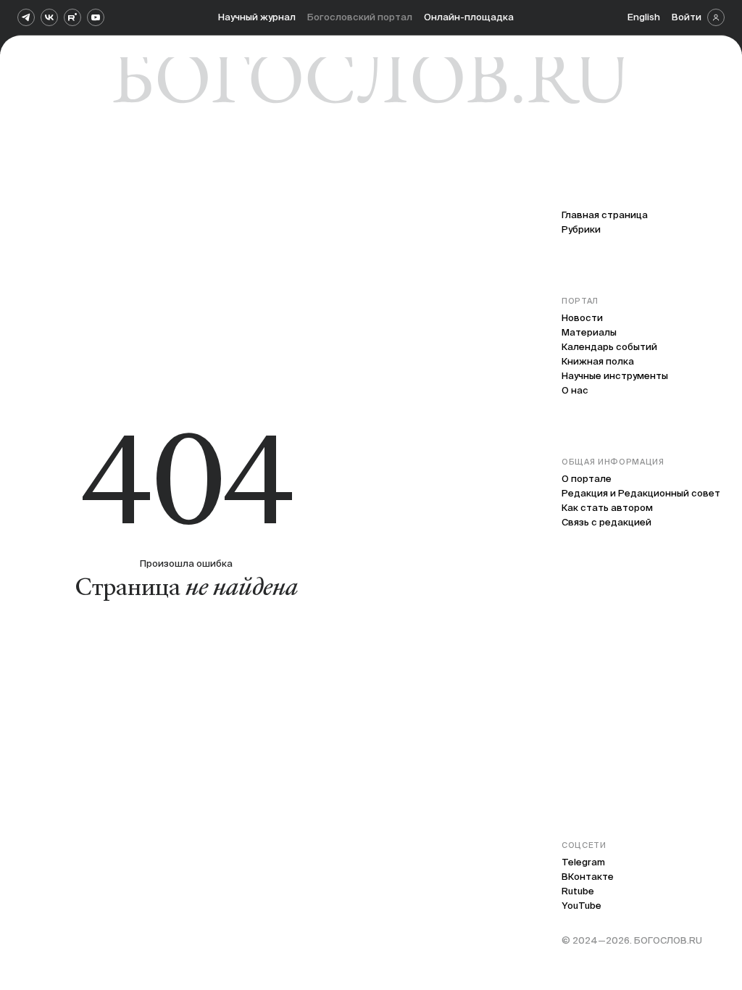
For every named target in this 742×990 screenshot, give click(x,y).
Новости (582, 317)
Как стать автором (607, 507)
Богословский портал (359, 17)
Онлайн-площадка (469, 17)
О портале (587, 478)
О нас (575, 390)
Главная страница (605, 214)
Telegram (583, 862)
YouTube (581, 905)
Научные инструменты (615, 375)
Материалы (589, 332)
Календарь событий (609, 346)
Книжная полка (598, 361)
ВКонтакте (588, 876)
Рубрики (581, 229)
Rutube (578, 891)
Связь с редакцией (606, 522)
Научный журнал (257, 17)
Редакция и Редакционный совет (641, 493)
